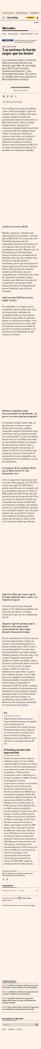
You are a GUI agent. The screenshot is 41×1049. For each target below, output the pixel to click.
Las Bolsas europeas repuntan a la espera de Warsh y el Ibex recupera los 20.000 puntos (20, 986)
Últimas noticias (9, 981)
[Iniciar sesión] (37, 18)
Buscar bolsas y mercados (12, 1019)
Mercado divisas (13, 34)
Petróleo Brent (35, 13)
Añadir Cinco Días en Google (14, 102)
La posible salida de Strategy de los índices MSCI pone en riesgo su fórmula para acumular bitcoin (19, 1000)
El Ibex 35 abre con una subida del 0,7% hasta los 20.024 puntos (25, 41)
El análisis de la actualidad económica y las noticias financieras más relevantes (17, 874)
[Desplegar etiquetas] (37, 890)
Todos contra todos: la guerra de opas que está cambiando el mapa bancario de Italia (20, 1008)
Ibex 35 (5, 13)
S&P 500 (19, 13)
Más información (7, 900)
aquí (33, 905)
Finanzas (21, 890)
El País (36, 22)
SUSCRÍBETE (30, 17)
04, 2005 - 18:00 (20, 90)
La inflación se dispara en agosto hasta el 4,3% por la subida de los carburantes (20, 993)
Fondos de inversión (26, 34)
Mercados (8, 28)
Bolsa (4, 34)
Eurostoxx (11, 1029)
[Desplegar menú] (3, 17)
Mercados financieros (9, 890)
